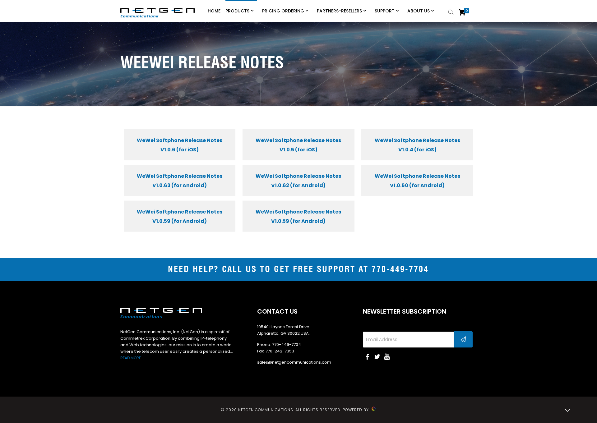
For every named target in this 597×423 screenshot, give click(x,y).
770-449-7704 (400, 270)
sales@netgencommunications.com (294, 362)
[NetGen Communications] (157, 9)
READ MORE (130, 358)
